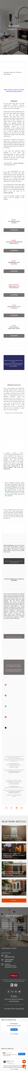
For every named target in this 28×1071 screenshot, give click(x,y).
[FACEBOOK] (8, 991)
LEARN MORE (14, 230)
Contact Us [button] (14, 937)
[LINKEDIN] (15, 991)
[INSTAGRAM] (12, 991)
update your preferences (15, 771)
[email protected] (18, 163)
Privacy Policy (20, 1008)
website (17, 197)
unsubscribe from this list (13, 772)
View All (14, 900)
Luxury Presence (14, 1001)
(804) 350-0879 (8, 961)
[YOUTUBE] (19, 991)
